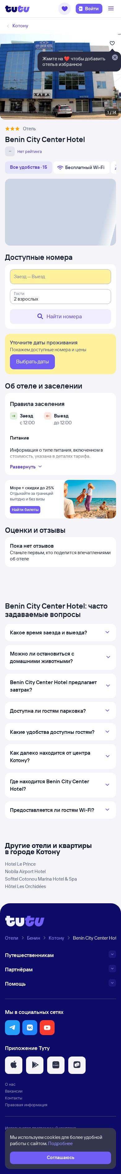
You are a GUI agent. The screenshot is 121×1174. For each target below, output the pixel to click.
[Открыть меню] (111, 8)
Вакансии (13, 1091)
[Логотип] (17, 8)
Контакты (13, 1097)
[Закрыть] (115, 58)
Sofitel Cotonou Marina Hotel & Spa (41, 879)
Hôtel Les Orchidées (25, 886)
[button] (64, 8)
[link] (25, 509)
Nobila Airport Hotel (25, 871)
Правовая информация (26, 1104)
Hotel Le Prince (20, 864)
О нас (10, 1084)
